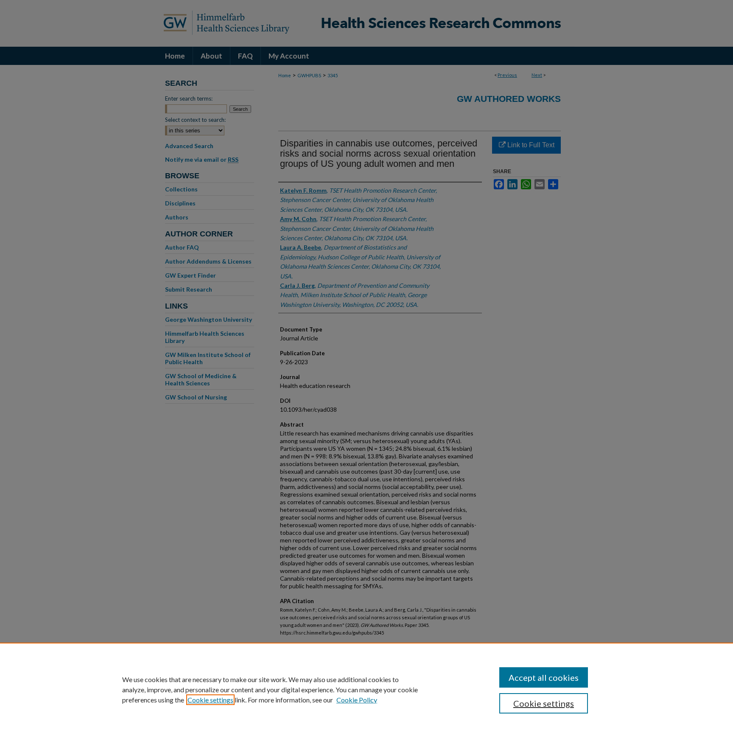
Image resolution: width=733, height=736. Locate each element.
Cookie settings (210, 700)
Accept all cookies (544, 677)
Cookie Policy (356, 700)
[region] (366, 689)
